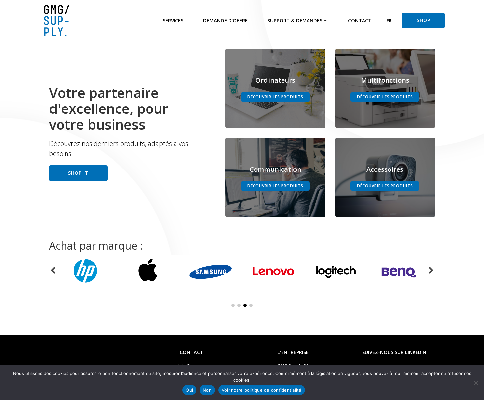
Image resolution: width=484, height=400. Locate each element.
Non (207, 390)
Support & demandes (294, 20)
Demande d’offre (225, 20)
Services (173, 20)
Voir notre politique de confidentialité (262, 390)
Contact (359, 20)
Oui (189, 390)
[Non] (475, 382)
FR (389, 20)
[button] (389, 20)
